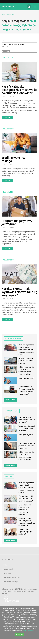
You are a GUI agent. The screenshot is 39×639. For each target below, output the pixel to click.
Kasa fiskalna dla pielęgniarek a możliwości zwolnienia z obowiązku (19, 90)
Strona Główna (6, 14)
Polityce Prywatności (29, 630)
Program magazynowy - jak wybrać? (13, 44)
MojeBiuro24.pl (7, 573)
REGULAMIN (6, 599)
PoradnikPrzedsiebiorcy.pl (11, 577)
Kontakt (5, 597)
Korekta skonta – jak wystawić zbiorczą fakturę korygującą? (19, 292)
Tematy (13, 14)
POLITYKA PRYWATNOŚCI (10, 601)
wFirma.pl (6, 565)
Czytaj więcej (7, 117)
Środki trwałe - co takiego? (14, 159)
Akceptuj (19, 634)
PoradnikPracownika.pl (10, 581)
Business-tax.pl (8, 569)
